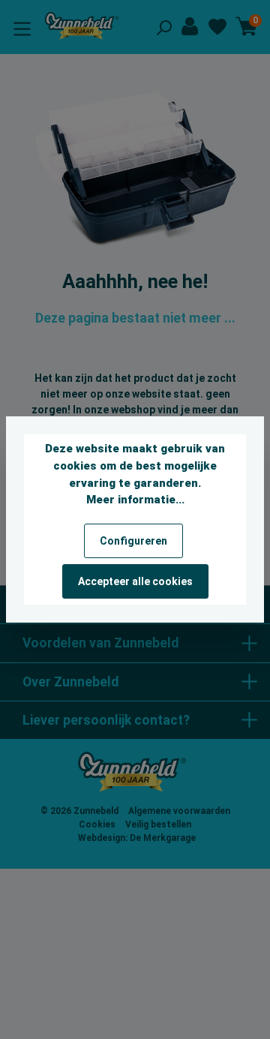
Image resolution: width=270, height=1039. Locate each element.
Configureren (133, 541)
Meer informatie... (135, 499)
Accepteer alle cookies (135, 581)
